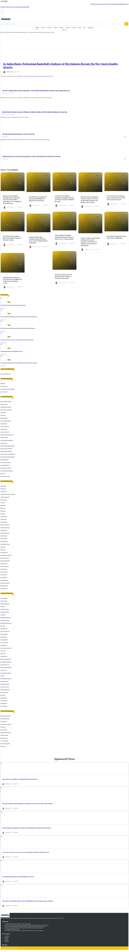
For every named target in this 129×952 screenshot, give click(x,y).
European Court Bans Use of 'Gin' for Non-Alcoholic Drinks (86, 4)
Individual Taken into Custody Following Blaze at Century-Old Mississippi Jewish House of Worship (31, 156)
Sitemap (15, 947)
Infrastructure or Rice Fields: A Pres (9, 6)
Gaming (74, 27)
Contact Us (90, 27)
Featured (68, 27)
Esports (55, 27)
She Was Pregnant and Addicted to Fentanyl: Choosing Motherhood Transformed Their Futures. (18, 328)
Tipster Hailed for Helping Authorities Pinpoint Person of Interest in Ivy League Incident (64, 237)
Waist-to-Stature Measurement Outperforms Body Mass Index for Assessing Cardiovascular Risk (25, 926)
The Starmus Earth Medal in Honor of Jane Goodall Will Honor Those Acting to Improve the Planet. (19, 362)
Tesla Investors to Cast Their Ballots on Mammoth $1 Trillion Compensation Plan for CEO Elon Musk (27, 925)
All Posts (43, 27)
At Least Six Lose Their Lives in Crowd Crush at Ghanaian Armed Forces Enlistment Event (17, 339)
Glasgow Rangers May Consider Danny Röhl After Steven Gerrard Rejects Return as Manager (38, 239)
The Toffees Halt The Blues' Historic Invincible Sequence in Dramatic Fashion (12, 238)
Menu (65, 30)
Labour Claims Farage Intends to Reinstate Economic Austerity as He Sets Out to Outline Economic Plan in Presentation (90, 241)
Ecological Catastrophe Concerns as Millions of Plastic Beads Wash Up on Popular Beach (24, 927)
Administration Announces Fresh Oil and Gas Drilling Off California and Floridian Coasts (12, 280)
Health (79, 27)
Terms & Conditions (10, 947)
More (84, 27)
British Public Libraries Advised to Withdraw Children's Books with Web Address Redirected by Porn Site (34, 112)
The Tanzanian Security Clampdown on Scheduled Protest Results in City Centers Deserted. (24, 930)
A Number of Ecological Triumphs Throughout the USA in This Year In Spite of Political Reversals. (64, 198)
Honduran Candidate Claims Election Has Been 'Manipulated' (18, 923)
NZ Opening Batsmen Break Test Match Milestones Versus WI (12, 351)
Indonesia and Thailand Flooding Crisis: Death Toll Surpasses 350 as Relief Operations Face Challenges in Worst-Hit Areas (12, 199)
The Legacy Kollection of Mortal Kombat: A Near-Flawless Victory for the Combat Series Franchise (19, 316)
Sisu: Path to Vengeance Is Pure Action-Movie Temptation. (116, 237)
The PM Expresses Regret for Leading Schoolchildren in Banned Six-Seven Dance (38, 198)
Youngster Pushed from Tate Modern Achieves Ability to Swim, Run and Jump (63, 276)
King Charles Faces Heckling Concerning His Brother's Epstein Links (13, 305)
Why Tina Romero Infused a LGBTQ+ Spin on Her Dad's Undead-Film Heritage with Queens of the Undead (89, 199)
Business (49, 27)
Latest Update (4, 1)
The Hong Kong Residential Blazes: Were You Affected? (18, 134)
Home (37, 27)
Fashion (61, 27)
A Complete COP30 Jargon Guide (12, 929)
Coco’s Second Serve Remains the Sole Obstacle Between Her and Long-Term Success (116, 197)
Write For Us (3, 947)
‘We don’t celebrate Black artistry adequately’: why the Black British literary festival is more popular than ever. (36, 90)
